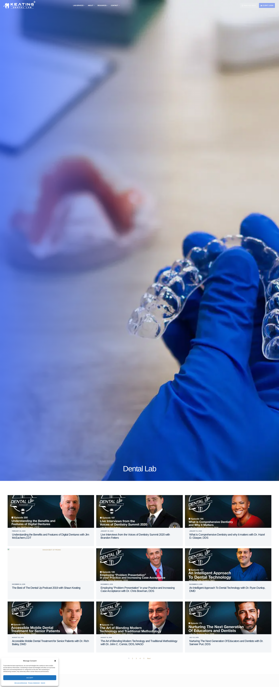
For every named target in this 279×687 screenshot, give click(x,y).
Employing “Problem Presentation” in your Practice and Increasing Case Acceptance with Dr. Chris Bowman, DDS (138, 589)
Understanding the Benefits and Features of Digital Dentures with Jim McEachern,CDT (50, 536)
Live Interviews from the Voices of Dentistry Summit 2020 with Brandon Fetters (135, 536)
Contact (114, 5)
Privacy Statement (34, 683)
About (90, 5)
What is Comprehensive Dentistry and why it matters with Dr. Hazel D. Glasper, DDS (227, 536)
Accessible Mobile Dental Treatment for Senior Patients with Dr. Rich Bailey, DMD (50, 642)
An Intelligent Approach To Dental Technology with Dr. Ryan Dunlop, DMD (227, 589)
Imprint (43, 683)
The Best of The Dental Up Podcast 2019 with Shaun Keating (46, 587)
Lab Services (78, 5)
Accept (29, 678)
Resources (102, 5)
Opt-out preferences (20, 683)
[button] (55, 661)
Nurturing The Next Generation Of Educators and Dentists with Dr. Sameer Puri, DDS (226, 642)
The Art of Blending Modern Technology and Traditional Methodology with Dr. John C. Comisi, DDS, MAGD (139, 642)
